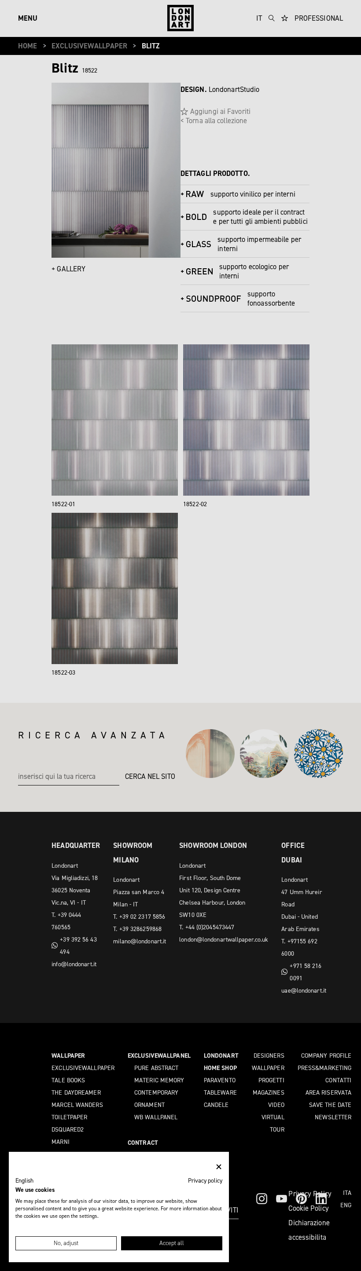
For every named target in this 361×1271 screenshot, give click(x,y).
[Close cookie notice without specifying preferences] (218, 1167)
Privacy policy (205, 1180)
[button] (24, 1181)
